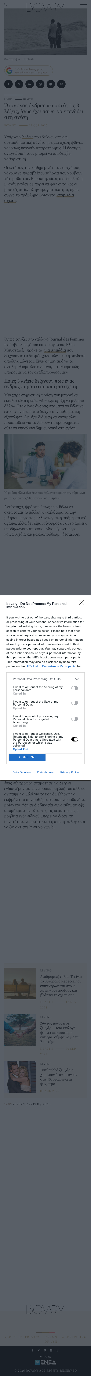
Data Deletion (21, 772)
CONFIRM (27, 757)
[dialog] (45, 688)
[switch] (74, 688)
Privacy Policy (69, 772)
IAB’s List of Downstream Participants (51, 666)
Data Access (45, 772)
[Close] (83, 604)
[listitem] (45, 679)
